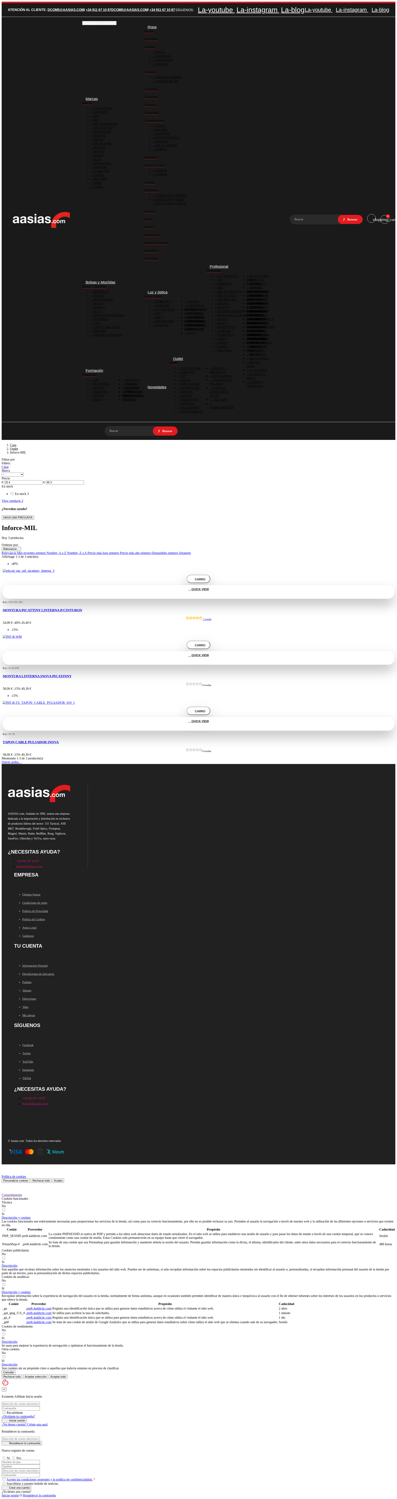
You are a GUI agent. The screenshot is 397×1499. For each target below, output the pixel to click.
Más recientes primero (32, 553)
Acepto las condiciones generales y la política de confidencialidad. (49, 1479)
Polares (149, 227)
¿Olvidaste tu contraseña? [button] (18, 1416)
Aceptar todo (58, 1376)
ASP (96, 116)
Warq (97, 182)
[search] (350, 219)
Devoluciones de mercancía (38, 974)
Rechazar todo (41, 1180)
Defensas (132, 380)
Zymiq (98, 186)
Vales (25, 1007)
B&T (96, 120)
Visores (193, 301)
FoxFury (100, 135)
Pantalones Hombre (171, 195)
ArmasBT (256, 287)
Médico (99, 307)
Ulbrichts (101, 171)
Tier (96, 323)
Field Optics (103, 127)
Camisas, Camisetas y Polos (219, 391)
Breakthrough (105, 124)
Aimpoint (100, 112)
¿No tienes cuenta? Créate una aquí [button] (25, 1424)
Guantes (149, 182)
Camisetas (151, 89)
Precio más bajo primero (103, 553)
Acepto (58, 1180)
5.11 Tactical (227, 276)
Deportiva (150, 157)
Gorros (161, 174)
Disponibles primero (165, 553)
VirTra (98, 175)
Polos (148, 219)
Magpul (99, 147)
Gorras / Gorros (154, 165)
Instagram (28, 1070)
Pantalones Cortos (170, 203)
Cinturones (151, 112)
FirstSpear (102, 131)
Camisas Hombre (168, 77)
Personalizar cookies (15, 1180)
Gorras (161, 170)
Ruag (97, 159)
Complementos (154, 120)
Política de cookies (14, 1176)
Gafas (160, 125)
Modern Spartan (230, 311)
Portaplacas (151, 235)
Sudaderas (151, 250)
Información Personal (35, 965)
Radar (98, 155)
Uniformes (151, 258)
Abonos (26, 990)
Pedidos (26, 982)
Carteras (162, 133)
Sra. (19, 1458)
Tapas (191, 333)
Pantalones (151, 190)
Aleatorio (185, 553)
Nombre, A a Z (57, 553)
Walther (100, 179)
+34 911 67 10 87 (98, 10)
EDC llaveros (166, 145)
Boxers (149, 31)
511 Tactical (103, 108)
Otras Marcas (191, 411)
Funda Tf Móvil (167, 137)
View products (12, 501)
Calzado (149, 47)
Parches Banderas (108, 334)
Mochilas (101, 291)
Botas (160, 52)
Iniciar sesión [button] (10, 1495)
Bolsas (99, 295)
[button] (16, 1217)
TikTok (26, 1078)
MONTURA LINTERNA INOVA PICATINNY (37, 676)
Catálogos (28, 935)
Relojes (161, 129)
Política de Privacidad (35, 911)
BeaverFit (101, 384)
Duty (97, 311)
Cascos (130, 399)
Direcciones (29, 998)
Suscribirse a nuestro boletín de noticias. (32, 1483)
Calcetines (151, 39)
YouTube (27, 1061)
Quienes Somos (31, 894)
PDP (252, 350)
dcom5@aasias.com (66, 10)
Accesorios (258, 370)
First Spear (189, 384)
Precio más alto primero (136, 553)
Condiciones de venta (34, 902)
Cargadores (259, 303)
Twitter (26, 1053)
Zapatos (161, 64)
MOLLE (98, 303)
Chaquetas (151, 97)
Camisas (149, 72)
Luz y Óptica (152, 296)
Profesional (103, 299)
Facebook (27, 1045)
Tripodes (256, 295)
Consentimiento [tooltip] (12, 1195)
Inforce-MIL (102, 143)
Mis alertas (28, 1015)
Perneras (100, 319)
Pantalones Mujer (169, 199)
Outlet (174, 363)
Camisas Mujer (166, 81)
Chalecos (150, 105)
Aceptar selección (35, 1376)
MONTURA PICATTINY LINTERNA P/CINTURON (42, 610)
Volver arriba (12, 762)
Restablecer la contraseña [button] (39, 1495)
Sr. (9, 1458)
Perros (160, 149)
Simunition (102, 163)
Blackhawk (189, 407)
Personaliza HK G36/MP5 (236, 315)
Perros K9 (257, 346)
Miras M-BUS (258, 358)
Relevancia (11, 549)
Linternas (195, 309)
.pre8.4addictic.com (38, 1308)
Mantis (99, 151)
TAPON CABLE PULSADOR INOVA (31, 742)
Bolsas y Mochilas (94, 286)
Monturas (257, 354)
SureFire (100, 167)
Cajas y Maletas (106, 327)
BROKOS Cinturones (108, 315)
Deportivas (164, 60)
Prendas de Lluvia (156, 242)
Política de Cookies (33, 919)
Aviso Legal (29, 927)
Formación (89, 374)
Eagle (185, 380)
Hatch (98, 139)
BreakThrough (229, 291)
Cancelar (8, 1372)
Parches (161, 141)
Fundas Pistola (261, 319)
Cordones (163, 56)
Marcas (87, 103)
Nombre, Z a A (77, 553)
